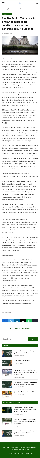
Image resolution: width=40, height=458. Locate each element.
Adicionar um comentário (20, 328)
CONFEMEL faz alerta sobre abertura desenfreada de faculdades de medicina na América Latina (25, 372)
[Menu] (3, 3)
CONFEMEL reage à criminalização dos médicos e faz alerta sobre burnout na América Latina (25, 421)
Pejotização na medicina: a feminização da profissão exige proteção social (25, 383)
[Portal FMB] (20, 3)
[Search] (37, 3)
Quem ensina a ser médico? (22, 361)
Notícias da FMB (7, 14)
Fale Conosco (29, 453)
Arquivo (8, 9)
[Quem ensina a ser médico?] (7, 363)
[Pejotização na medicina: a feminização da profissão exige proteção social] (7, 384)
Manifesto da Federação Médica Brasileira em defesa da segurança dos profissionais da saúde (25, 410)
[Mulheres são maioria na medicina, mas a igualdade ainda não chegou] (7, 353)
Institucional (12, 453)
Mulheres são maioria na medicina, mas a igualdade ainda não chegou (25, 352)
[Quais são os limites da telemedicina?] (7, 394)
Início (3, 9)
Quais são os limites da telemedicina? (25, 392)
